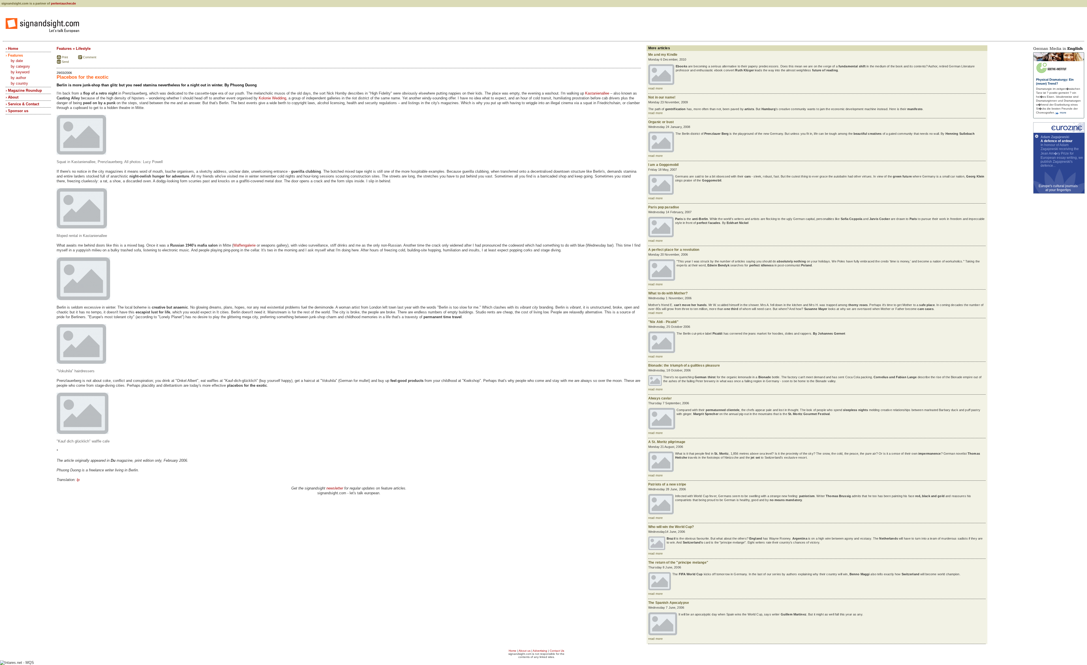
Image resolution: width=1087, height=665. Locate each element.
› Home (12, 48)
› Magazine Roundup (24, 90)
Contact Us (557, 650)
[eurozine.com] (1058, 132)
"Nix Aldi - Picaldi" (663, 322)
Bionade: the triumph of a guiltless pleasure (684, 365)
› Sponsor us (17, 111)
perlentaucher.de (63, 3)
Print (65, 57)
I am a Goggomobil (663, 165)
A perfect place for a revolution (673, 250)
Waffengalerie (244, 245)
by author (18, 78)
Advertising (540, 650)
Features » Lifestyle (74, 48)
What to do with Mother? (668, 293)
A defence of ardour (1057, 141)
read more (655, 88)
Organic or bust (661, 122)
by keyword (20, 72)
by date (17, 61)
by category (20, 66)
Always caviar (660, 398)
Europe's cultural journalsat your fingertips (1058, 188)
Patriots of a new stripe (667, 484)
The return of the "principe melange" (678, 562)
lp (78, 480)
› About (12, 97)
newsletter (334, 488)
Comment (89, 57)
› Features (14, 55)
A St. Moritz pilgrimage (666, 442)
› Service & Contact (22, 104)
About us (524, 650)
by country (19, 83)
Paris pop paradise (663, 207)
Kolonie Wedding (272, 98)
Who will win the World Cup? (671, 527)
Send (65, 61)
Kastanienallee (597, 93)
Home (512, 650)
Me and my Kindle (662, 55)
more (1062, 112)
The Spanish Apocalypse (668, 603)
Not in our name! (661, 97)
